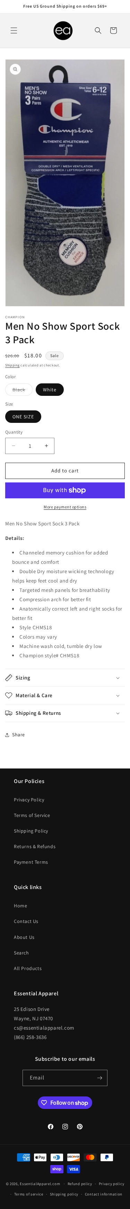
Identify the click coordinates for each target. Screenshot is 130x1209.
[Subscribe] (99, 1078)
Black (22, 391)
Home (20, 906)
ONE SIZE (23, 417)
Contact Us (26, 921)
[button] (13, 30)
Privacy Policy (29, 800)
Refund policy (80, 1183)
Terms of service (28, 1194)
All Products (28, 968)
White (50, 389)
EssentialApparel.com (40, 1183)
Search (21, 953)
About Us (24, 937)
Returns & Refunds (34, 846)
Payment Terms (31, 862)
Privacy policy (111, 1183)
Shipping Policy (31, 831)
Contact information (103, 1194)
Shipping (12, 365)
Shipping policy (64, 1194)
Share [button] (18, 734)
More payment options (65, 506)
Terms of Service (32, 815)
